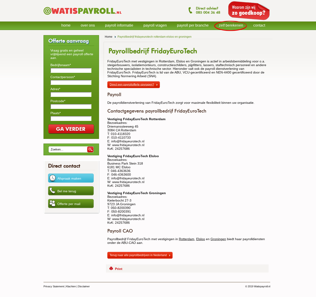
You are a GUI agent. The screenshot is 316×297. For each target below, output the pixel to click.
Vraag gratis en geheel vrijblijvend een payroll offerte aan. (71, 54)
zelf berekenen (231, 25)
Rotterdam (186, 239)
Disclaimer (84, 286)
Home (108, 36)
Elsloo (200, 239)
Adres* (55, 89)
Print (118, 269)
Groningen (218, 239)
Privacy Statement (53, 286)
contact (259, 25)
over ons (88, 25)
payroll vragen (155, 25)
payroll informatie (119, 25)
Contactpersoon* (62, 77)
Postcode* (57, 101)
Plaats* (55, 113)
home (66, 25)
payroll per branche (193, 25)
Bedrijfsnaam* (60, 65)
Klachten (71, 286)
